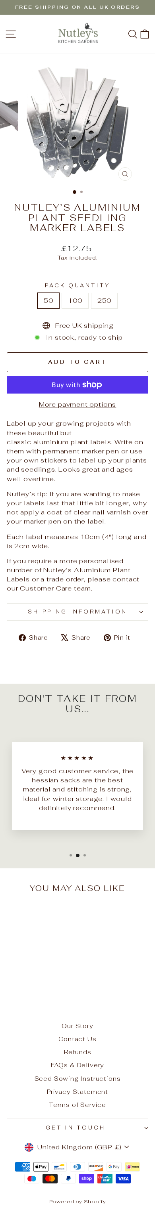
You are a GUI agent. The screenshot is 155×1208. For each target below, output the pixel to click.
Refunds (77, 1052)
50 (48, 300)
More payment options (77, 404)
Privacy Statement (77, 1091)
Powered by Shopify (77, 1201)
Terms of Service (77, 1105)
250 (104, 300)
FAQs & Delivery (77, 1065)
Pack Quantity (77, 285)
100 (75, 300)
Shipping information (78, 611)
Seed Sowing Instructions (78, 1078)
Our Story (77, 1026)
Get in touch (75, 1127)
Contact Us (77, 1039)
